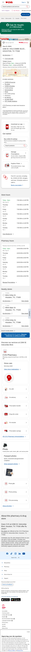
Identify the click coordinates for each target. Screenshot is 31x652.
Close (28, 631)
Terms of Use (20, 650)
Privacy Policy (12, 650)
